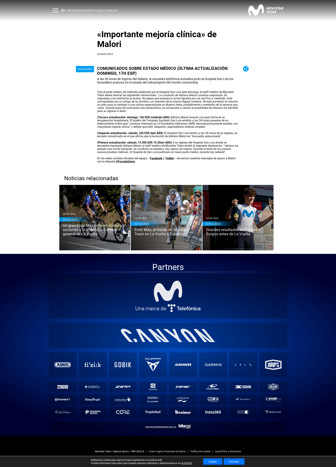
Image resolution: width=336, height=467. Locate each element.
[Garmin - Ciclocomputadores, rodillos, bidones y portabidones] (213, 364)
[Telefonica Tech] (273, 412)
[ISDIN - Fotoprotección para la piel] (243, 386)
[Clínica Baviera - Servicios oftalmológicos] (63, 412)
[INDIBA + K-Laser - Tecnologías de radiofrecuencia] (153, 399)
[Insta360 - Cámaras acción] (213, 412)
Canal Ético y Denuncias (228, 451)
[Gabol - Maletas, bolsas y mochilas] (93, 386)
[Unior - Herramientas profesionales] (273, 399)
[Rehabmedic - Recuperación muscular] (243, 399)
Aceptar (212, 461)
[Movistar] (168, 291)
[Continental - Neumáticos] (63, 399)
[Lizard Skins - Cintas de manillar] (213, 386)
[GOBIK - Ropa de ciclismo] (123, 364)
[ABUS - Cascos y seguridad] (62, 364)
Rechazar (234, 461)
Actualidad (85, 69)
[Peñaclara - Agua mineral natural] (183, 399)
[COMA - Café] (213, 399)
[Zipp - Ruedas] (123, 386)
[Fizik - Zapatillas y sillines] (93, 364)
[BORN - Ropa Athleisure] (243, 364)
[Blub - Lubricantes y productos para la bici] (273, 386)
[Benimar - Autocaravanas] (183, 412)
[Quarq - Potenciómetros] (153, 386)
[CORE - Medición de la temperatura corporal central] (123, 412)
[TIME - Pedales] (183, 386)
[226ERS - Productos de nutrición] (63, 386)
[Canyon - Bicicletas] (168, 335)
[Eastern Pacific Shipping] (243, 412)
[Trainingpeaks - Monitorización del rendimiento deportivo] (93, 412)
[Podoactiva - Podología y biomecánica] (123, 399)
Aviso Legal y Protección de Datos (167, 451)
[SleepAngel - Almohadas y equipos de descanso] (93, 399)
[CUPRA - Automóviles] (153, 364)
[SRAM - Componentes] (183, 364)
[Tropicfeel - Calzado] (153, 412)
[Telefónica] (168, 308)
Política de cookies (200, 451)
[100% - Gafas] (273, 364)
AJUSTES (187, 463)
